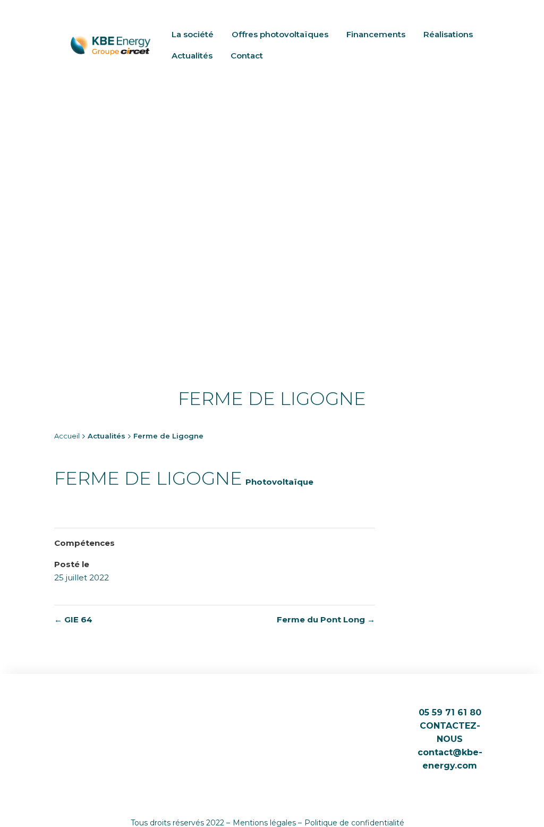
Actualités (192, 55)
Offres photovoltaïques (280, 34)
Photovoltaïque (279, 482)
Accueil (67, 436)
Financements (375, 34)
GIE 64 (73, 619)
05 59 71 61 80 (450, 712)
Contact (247, 55)
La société (193, 34)
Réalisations (448, 34)
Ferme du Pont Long (326, 619)
